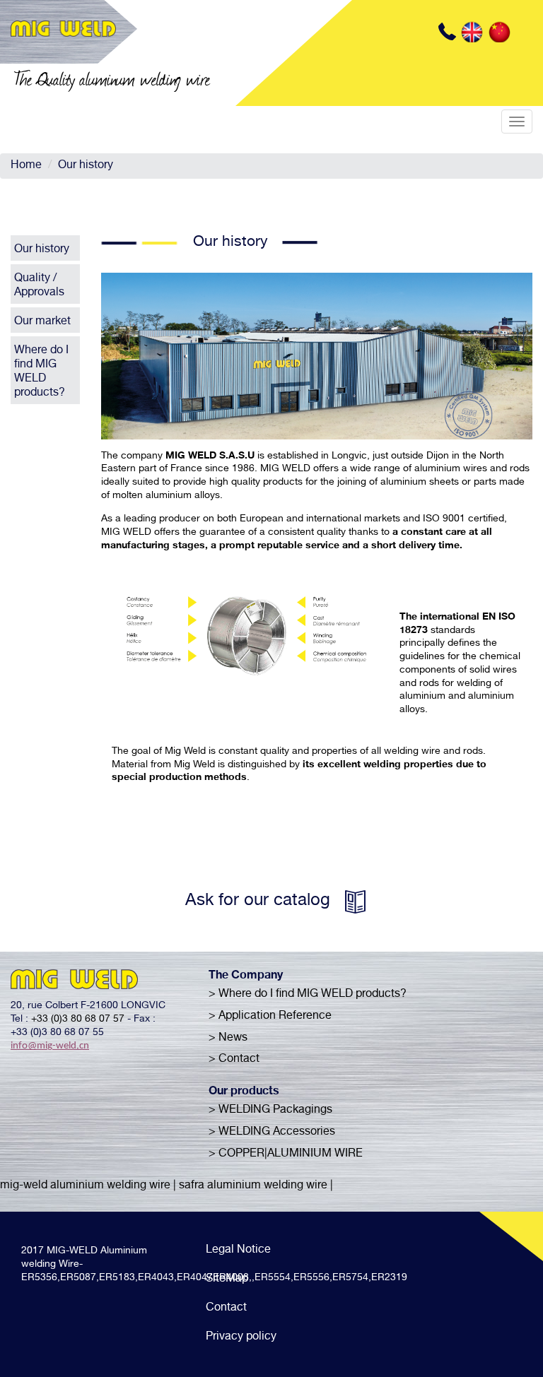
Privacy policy (241, 1337)
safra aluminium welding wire (253, 1186)
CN (499, 31)
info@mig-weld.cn (50, 1046)
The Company (246, 976)
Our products (244, 1092)
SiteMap (227, 1279)
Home (26, 166)
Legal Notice (238, 1250)
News (232, 1038)
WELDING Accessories (276, 1132)
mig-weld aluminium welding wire (85, 1186)
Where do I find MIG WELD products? (41, 372)
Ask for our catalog (257, 901)
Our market (42, 322)
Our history (85, 166)
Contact (238, 1059)
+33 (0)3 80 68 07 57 (77, 1019)
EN (471, 31)
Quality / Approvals (39, 286)
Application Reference (275, 1016)
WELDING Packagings (275, 1110)
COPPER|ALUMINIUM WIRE (290, 1154)
